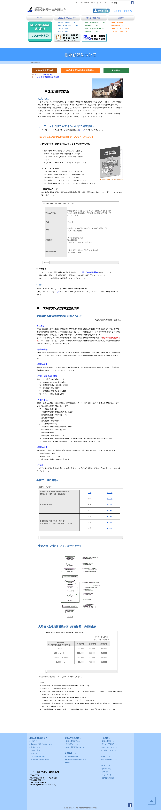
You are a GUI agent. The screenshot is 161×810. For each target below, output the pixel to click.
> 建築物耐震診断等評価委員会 (75, 759)
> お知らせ (33, 741)
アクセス (94, 2)
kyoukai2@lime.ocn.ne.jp (46, 784)
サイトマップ (102, 2)
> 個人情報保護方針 (107, 778)
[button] (67, 18)
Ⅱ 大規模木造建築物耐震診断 (46, 77)
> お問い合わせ (106, 769)
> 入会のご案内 (34, 750)
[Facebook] (132, 2)
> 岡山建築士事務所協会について (40, 744)
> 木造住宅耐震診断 (71, 756)
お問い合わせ (84, 2)
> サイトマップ (106, 775)
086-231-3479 (39, 780)
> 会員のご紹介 (34, 747)
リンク (76, 2)
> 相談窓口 (68, 762)
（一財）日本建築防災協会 (89, 272)
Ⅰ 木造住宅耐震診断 (43, 75)
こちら (81, 130)
